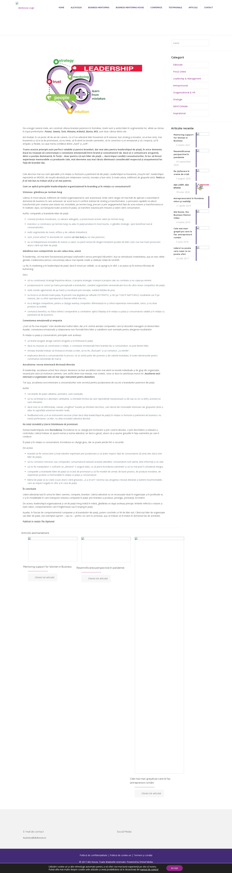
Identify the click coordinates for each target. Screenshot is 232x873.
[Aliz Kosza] (25, 7)
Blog (99, 28)
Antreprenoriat (180, 85)
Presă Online (179, 71)
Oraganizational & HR (184, 92)
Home (87, 28)
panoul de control (149, 869)
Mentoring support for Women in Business (47, 566)
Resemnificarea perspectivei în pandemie (100, 567)
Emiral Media (146, 861)
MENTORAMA (180, 106)
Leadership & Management (187, 78)
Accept (174, 868)
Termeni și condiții (143, 855)
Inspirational (179, 113)
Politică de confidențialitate (93, 855)
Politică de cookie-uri (120, 855)
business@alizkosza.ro (34, 837)
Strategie (177, 99)
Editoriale (112, 28)
